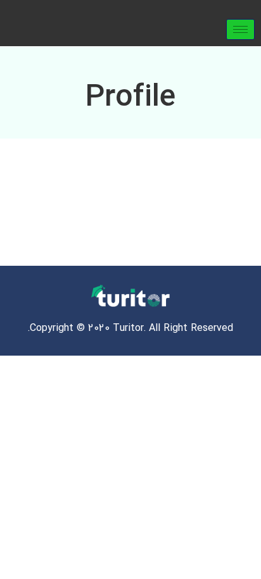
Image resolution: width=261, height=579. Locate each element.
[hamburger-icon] (240, 29)
